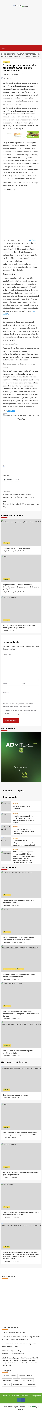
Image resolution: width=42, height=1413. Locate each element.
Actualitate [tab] (8, 791)
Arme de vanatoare (9, 969)
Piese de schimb (27, 1380)
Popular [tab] (20, 791)
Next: (21, 504)
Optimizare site (7, 1303)
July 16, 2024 (15, 74)
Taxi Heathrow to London (11, 1306)
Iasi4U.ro (15, 1396)
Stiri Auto (5, 1287)
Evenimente (7, 1380)
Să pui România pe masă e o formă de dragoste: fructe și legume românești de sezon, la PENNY (21, 1338)
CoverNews (31, 1407)
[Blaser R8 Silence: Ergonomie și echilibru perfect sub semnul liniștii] (21, 958)
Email (24, 683)
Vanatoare (7, 895)
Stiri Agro (6, 62)
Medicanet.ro (25, 1396)
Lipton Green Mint (8, 1316)
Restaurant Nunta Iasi (9, 1281)
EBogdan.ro (36, 1396)
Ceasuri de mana (8, 1322)
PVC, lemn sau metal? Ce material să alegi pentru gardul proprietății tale (23, 831)
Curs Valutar (6, 1291)
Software (5, 1319)
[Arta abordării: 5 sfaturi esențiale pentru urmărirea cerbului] (21, 1034)
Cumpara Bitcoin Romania (11, 1294)
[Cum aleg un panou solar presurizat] (21, 532)
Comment (7, 655)
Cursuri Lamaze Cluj (9, 1309)
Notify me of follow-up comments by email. (20, 710)
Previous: (18, 494)
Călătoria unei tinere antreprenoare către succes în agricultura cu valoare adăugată (24, 843)
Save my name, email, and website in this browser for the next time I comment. (18, 705)
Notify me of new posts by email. (17, 714)
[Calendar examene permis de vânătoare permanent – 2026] (21, 884)
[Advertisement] (21, 28)
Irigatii (16, 1380)
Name (5, 683)
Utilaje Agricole (18, 1384)
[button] (3, 47)
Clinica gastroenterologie (11, 1297)
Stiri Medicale (7, 1284)
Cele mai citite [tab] (9, 797)
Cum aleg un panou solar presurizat (14, 1332)
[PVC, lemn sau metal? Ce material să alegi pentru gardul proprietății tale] (21, 609)
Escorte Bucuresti (8, 1300)
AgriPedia (6, 74)
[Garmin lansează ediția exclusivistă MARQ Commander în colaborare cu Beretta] (21, 921)
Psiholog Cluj (6, 1313)
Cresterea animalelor (26, 1376)
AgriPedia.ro (5, 1396)
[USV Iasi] (21, 757)
